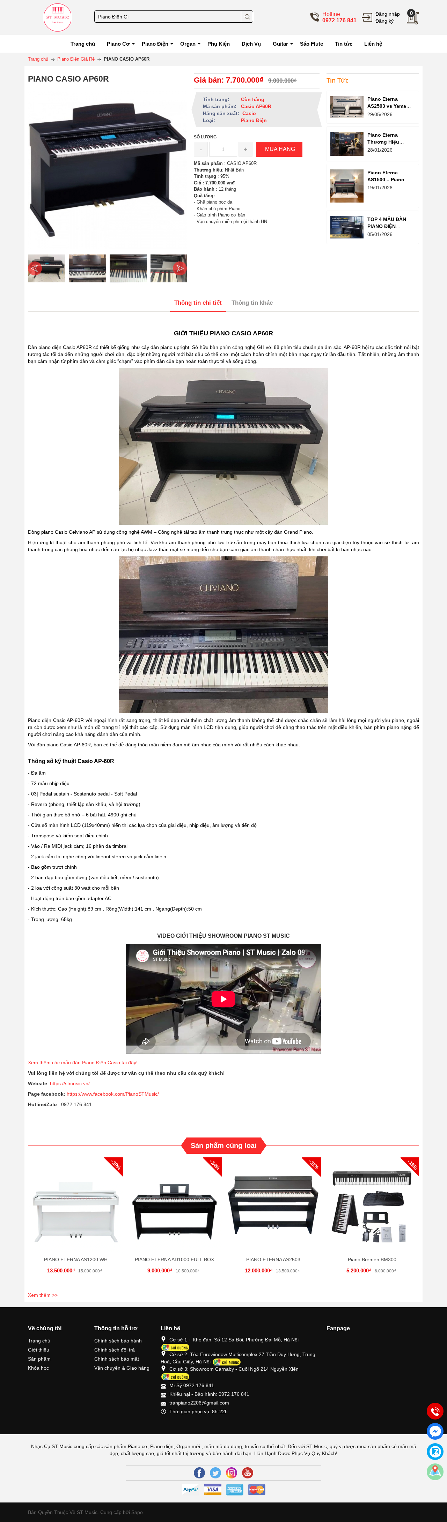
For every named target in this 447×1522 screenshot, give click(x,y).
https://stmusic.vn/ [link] (70, 1083)
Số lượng (205, 137)
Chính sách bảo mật (116, 1359)
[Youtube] (247, 1473)
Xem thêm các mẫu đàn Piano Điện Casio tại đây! (83, 1062)
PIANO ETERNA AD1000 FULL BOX (174, 1259)
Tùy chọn (175, 1211)
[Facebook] (199, 1473)
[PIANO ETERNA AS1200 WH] (75, 1205)
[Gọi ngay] (435, 1411)
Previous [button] (35, 268)
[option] (46, 268)
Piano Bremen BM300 (372, 1259)
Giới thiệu (38, 1350)
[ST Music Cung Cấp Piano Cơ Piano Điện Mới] (58, 17)
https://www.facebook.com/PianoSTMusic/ (113, 1094)
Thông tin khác (252, 302)
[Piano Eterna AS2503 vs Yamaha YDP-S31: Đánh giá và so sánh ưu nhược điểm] (347, 107)
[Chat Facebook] (435, 1431)
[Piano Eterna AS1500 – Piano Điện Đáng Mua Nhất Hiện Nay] (347, 186)
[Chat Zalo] (435, 1451)
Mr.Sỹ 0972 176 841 (191, 1385)
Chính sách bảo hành (118, 1341)
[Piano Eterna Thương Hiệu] (347, 144)
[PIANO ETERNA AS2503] (273, 1205)
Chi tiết (74, 1211)
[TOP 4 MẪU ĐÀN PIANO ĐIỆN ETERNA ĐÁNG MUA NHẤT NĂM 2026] (347, 227)
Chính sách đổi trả (114, 1350)
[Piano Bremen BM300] (372, 1205)
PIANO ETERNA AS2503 (273, 1259)
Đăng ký (384, 21)
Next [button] (180, 268)
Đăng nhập (387, 14)
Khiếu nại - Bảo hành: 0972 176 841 (209, 1394)
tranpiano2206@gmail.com (199, 1403)
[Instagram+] (231, 1473)
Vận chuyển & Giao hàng (121, 1368)
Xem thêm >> (43, 1295)
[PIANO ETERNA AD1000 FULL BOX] (174, 1205)
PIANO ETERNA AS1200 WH (76, 1259)
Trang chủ (39, 1341)
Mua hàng (76, 1211)
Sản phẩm (39, 1359)
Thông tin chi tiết (198, 302)
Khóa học (38, 1368)
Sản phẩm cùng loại (224, 1145)
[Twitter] (215, 1473)
